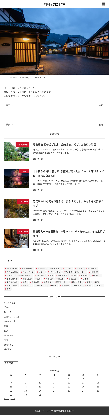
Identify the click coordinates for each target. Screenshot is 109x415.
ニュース (8, 312)
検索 (100, 105)
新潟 (39, 278)
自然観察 (77, 285)
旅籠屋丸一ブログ (42, 410)
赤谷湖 (89, 285)
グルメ (7, 307)
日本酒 (85, 278)
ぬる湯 (79, 268)
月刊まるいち (12, 282)
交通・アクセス (25, 275)
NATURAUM (12, 268)
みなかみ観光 (12, 272)
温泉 (25, 282)
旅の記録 (49, 278)
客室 (74, 275)
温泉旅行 (35, 282)
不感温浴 (10, 275)
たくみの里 (54, 268)
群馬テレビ (41, 285)
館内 (9, 289)
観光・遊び (9, 344)
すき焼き (41, 268)
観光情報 (8, 349)
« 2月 (6, 398)
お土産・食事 (10, 302)
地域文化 (40, 275)
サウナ (41, 272)
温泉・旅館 (9, 335)
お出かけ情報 (27, 268)
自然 (6, 340)
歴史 (6, 330)
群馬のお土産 (12, 285)
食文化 (99, 285)
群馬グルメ (27, 285)
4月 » (13, 398)
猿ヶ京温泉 (76, 282)
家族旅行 (84, 275)
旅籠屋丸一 (73, 278)
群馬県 (54, 285)
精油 (88, 282)
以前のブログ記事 (12, 316)
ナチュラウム (54, 272)
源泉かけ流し (61, 282)
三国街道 (94, 272)
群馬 (97, 282)
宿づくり (96, 275)
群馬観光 (65, 285)
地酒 (51, 275)
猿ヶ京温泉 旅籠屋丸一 (64, 410)
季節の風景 (62, 275)
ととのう (68, 268)
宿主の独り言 (12, 278)
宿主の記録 (27, 278)
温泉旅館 (47, 282)
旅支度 (61, 278)
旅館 (6, 326)
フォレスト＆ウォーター (75, 272)
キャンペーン (28, 272)
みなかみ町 (92, 268)
